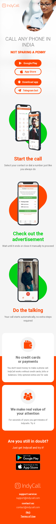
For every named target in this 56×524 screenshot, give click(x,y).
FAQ (28, 512)
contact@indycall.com (28, 507)
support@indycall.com (28, 498)
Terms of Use (28, 516)
